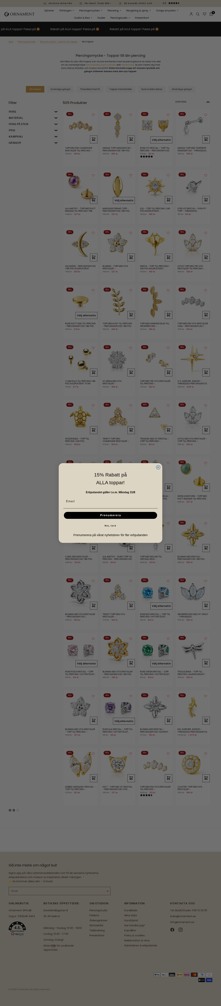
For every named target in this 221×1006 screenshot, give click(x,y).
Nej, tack (110, 526)
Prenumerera (110, 515)
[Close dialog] (158, 467)
